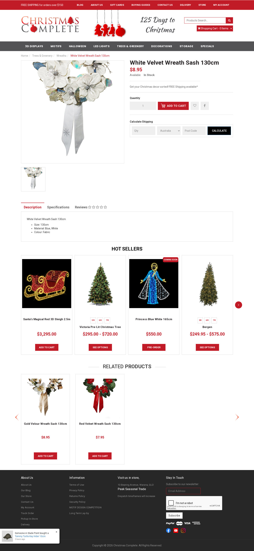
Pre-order (153, 347)
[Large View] (33, 179)
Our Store (26, 496)
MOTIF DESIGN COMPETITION (85, 507)
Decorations (161, 46)
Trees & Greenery (130, 46)
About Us (97, 5)
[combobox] (205, 20)
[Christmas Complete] (50, 23)
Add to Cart (176, 106)
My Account (27, 507)
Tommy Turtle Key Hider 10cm (30, 536)
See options (100, 347)
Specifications (58, 207)
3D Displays (34, 46)
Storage (186, 46)
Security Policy (77, 501)
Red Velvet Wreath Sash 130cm (100, 423)
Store (202, 5)
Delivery (185, 5)
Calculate (219, 130)
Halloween (77, 46)
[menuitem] (205, 106)
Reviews (81, 207)
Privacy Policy (76, 490)
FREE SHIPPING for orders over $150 (42, 5)
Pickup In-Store (29, 518)
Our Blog (26, 490)
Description (32, 207)
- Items (214, 28)
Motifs (56, 46)
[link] (168, 530)
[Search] (229, 20)
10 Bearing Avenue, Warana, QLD (136, 484)
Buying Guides (140, 5)
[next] (238, 305)
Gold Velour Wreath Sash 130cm (45, 423)
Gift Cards (117, 5)
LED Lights (102, 46)
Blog (80, 5)
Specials (207, 46)
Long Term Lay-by (79, 513)
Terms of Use (76, 484)
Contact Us (165, 5)
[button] (195, 106)
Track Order (27, 513)
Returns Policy (77, 496)
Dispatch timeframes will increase (136, 496)
